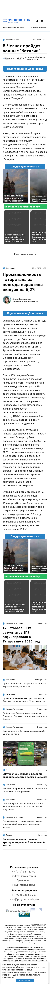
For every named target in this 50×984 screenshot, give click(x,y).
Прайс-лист (24, 880)
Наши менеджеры (23, 884)
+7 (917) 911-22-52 (23, 871)
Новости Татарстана (14, 623)
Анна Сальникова (22, 299)
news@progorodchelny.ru (24, 899)
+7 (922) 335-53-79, (24, 894)
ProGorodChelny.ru (35, 57)
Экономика (10, 268)
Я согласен (25, 980)
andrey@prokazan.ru (24, 876)
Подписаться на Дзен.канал (25, 68)
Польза (9, 835)
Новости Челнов (12, 40)
